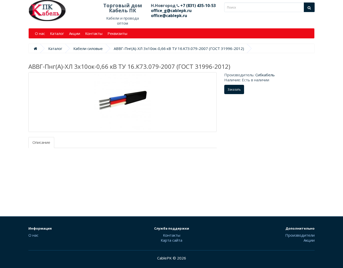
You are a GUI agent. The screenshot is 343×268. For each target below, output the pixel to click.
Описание (41, 142)
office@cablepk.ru (169, 15)
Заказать (234, 89)
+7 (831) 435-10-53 (197, 5)
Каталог (57, 33)
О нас (40, 33)
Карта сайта (171, 240)
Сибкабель (265, 74)
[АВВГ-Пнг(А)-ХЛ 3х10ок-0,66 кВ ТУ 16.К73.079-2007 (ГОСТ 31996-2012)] (122, 102)
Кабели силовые (88, 48)
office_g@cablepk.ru (171, 10)
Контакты (93, 33)
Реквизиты (117, 33)
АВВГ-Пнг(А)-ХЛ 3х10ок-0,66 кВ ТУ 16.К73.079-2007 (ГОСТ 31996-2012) (179, 48)
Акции (74, 33)
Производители (300, 235)
